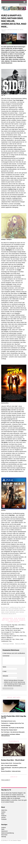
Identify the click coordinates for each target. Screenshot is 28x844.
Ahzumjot (5, 607)
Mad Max (17, 610)
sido (17, 612)
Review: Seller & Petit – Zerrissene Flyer (11, 763)
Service (3, 30)
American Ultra (15, 607)
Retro (2, 814)
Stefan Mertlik (15, 29)
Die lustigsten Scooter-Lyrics (8, 721)
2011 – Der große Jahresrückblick (9, 765)
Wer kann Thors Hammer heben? (9, 730)
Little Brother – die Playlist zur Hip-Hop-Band (12, 727)
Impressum (4, 831)
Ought (7, 612)
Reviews (12, 612)
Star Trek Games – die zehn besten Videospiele (13, 732)
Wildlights (12, 613)
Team (2, 829)
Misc (22, 29)
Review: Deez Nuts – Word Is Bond (12, 760)
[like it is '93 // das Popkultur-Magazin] (14, 9)
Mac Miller (9, 610)
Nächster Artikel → (21, 644)
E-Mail (4, 671)
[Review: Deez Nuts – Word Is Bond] (14, 755)
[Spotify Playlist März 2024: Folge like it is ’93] (14, 711)
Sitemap (3, 836)
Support (3, 827)
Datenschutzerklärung (7, 833)
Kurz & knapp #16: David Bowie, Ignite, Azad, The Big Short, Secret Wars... (12, 629)
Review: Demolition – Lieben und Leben (11, 771)
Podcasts (4, 819)
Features (3, 815)
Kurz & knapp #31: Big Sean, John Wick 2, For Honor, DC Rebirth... (13, 625)
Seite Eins (4, 810)
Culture (3, 812)
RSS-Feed (4, 835)
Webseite (5, 676)
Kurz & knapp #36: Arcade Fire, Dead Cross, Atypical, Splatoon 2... (14, 636)
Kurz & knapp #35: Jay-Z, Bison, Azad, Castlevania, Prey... (12, 640)
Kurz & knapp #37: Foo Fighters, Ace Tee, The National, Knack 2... (13, 633)
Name (4, 667)
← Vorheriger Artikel (7, 644)
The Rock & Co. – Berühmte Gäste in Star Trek (12, 723)
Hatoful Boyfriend (12, 609)
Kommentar (6, 656)
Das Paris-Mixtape (5, 725)
